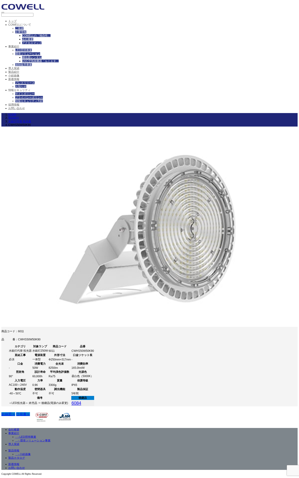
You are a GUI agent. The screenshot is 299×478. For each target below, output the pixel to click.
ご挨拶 (19, 28)
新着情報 (13, 79)
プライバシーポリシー (29, 97)
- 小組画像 (23, 454)
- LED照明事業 (25, 436)
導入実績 (13, 68)
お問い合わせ (16, 108)
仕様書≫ (23, 414)
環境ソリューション (27, 53)
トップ (12, 21)
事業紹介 (13, 46)
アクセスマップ (32, 42)
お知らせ (20, 86)
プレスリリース (25, 82)
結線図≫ (8, 414)
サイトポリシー (25, 93)
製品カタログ (16, 457)
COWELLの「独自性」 (36, 35)
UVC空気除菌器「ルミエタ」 (40, 61)
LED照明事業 (23, 50)
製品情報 (13, 450)
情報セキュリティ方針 (29, 101)
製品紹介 (13, 71)
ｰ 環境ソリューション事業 (33, 440)
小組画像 (13, 75)
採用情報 (13, 104)
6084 (76, 403)
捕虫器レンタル (32, 57)
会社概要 (27, 39)
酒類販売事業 (23, 64)
